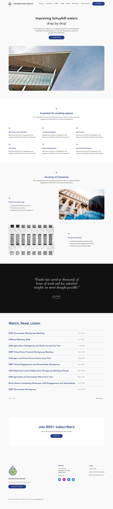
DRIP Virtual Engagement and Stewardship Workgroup (34, 365)
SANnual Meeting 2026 (19, 340)
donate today (17, 486)
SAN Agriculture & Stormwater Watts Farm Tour (31, 377)
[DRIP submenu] (58, 3)
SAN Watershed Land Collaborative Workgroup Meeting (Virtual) (39, 371)
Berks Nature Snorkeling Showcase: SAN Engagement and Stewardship (42, 383)
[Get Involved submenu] (89, 3)
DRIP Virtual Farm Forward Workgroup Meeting (31, 352)
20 (14, 398)
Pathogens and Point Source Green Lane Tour (30, 358)
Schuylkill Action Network (23, 4)
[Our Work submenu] (52, 3)
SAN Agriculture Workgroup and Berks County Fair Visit (35, 346)
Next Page (100, 398)
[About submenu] (43, 3)
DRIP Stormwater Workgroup (22, 390)
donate (98, 3)
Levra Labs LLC (39, 499)
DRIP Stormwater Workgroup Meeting (26, 333)
